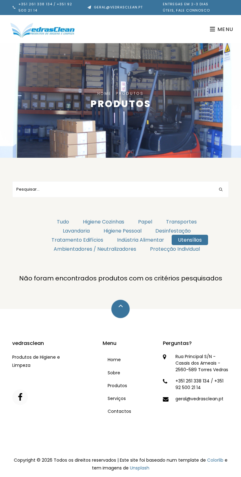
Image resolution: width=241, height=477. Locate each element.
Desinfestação (173, 230)
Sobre (114, 373)
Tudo (63, 221)
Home (104, 93)
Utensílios (190, 240)
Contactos (119, 411)
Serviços (117, 398)
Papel (145, 221)
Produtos (117, 385)
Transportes (181, 221)
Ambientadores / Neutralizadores (95, 249)
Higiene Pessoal (123, 230)
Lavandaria (76, 230)
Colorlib (215, 460)
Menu (224, 29)
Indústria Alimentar (140, 240)
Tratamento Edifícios (77, 240)
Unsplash (139, 468)
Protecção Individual (175, 249)
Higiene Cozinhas (103, 221)
